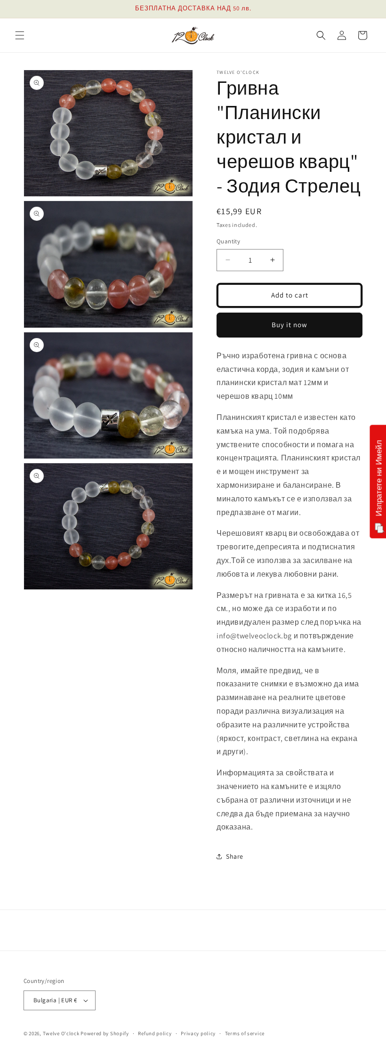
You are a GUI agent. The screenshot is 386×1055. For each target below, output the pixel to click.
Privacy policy (198, 1033)
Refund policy (154, 1033)
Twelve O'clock (61, 1033)
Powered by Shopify (104, 1033)
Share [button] (234, 856)
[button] (19, 35)
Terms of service (245, 1033)
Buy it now (289, 324)
